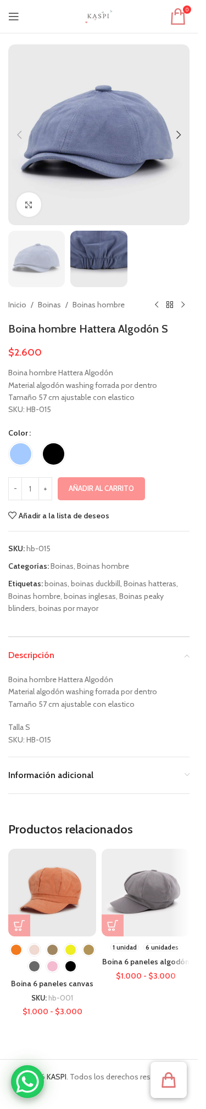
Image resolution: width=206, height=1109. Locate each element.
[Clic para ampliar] (28, 204)
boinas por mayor (68, 608)
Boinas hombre (99, 305)
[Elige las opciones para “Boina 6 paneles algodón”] (113, 925)
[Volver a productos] (169, 304)
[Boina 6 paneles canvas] (52, 892)
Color (18, 433)
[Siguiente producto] (183, 304)
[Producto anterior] (156, 304)
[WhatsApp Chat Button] (27, 1081)
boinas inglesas (90, 596)
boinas (56, 583)
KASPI (56, 1077)
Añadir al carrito (101, 488)
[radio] (20, 454)
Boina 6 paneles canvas (52, 983)
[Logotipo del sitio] (99, 15)
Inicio (17, 305)
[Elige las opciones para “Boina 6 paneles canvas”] (19, 925)
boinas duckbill (95, 583)
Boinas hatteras (150, 583)
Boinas (49, 305)
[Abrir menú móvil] (14, 16)
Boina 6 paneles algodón (146, 962)
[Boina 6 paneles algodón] (146, 892)
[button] (19, 135)
